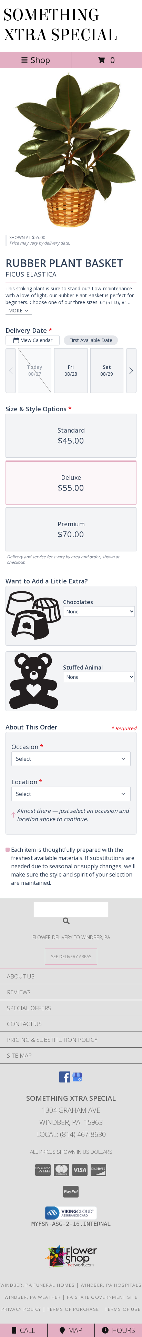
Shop (40, 59)
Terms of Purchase (73, 1309)
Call (26, 1330)
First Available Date (90, 340)
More (15, 310)
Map (73, 1330)
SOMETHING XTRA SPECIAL (60, 25)
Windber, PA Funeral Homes (37, 1285)
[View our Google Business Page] (77, 1080)
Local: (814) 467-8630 (71, 1134)
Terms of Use (123, 1309)
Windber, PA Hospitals (111, 1285)
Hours (122, 1330)
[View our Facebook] (64, 1080)
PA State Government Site (102, 1297)
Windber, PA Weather (32, 1297)
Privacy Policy (21, 1309)
